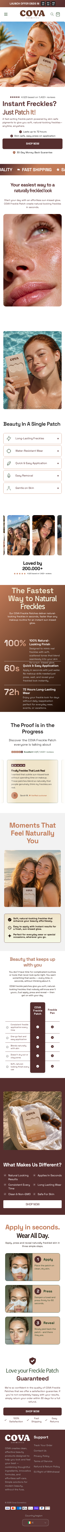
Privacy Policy (41, 1455)
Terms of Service (43, 1461)
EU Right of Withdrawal (47, 1471)
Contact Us (40, 1450)
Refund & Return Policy (47, 1466)
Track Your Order (43, 1445)
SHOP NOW (32, 143)
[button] (6, 14)
